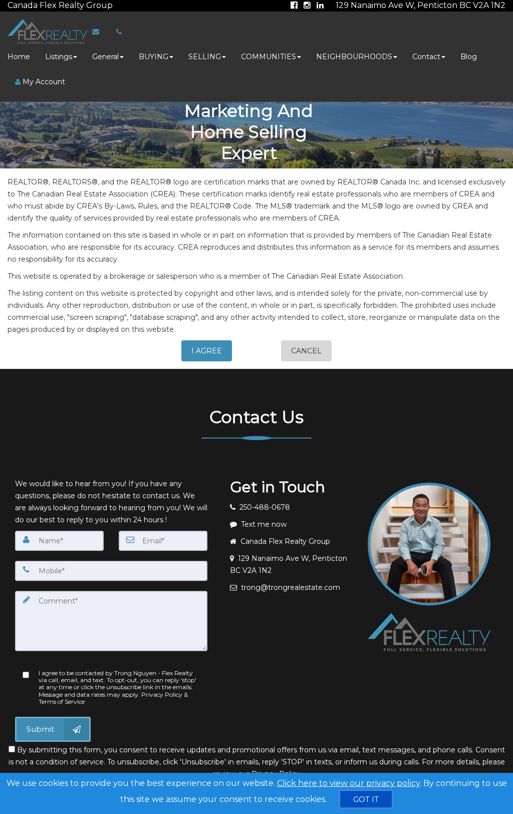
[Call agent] (114, 5)
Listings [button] (58, 56)
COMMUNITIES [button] (268, 56)
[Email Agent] (100, 31)
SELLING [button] (204, 56)
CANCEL (306, 350)
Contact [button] (426, 56)
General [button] (105, 56)
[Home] (46, 31)
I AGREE (206, 350)
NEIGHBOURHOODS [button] (354, 56)
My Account (43, 81)
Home (19, 56)
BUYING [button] (153, 56)
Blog (468, 56)
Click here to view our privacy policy (348, 783)
